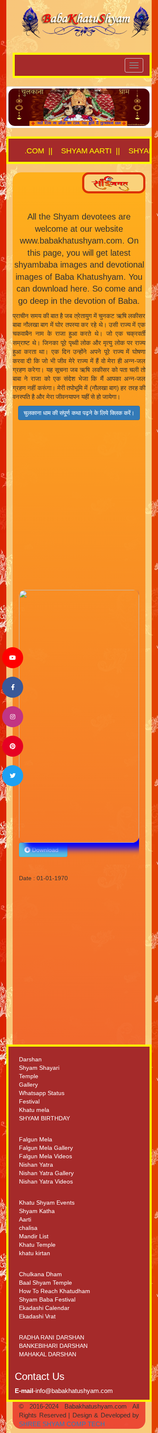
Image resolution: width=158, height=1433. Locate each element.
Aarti (25, 1219)
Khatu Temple (37, 1244)
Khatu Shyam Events (47, 1202)
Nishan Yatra (36, 1164)
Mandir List (33, 1236)
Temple (28, 1076)
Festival (29, 1101)
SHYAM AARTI (70, 151)
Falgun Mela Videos (45, 1156)
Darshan (30, 1059)
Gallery (28, 1084)
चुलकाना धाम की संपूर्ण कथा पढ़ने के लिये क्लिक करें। (79, 413)
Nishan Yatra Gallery (46, 1173)
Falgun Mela (35, 1139)
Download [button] (46, 849)
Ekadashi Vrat (37, 1316)
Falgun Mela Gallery (46, 1147)
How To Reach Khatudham (54, 1291)
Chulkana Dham (40, 1274)
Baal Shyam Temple (45, 1282)
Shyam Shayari (39, 1067)
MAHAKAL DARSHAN (47, 1354)
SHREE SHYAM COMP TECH (62, 1424)
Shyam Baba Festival (47, 1299)
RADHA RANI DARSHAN (51, 1337)
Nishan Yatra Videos (46, 1181)
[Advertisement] (79, 511)
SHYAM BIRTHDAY (44, 1118)
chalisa (28, 1227)
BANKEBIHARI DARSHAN (53, 1345)
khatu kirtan (34, 1253)
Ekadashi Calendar (44, 1307)
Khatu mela (34, 1109)
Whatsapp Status (41, 1093)
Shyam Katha (37, 1211)
